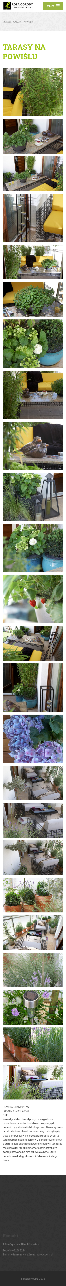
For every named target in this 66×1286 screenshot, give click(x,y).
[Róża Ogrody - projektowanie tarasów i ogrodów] (18, 6)
